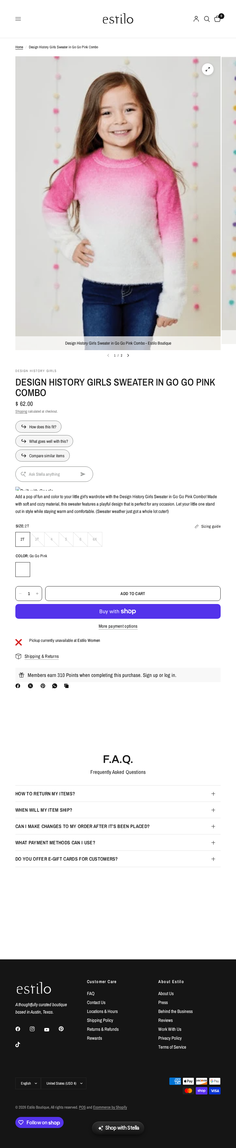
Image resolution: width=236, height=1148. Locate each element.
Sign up (150, 674)
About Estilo (171, 981)
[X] (31, 686)
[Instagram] (36, 1029)
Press (163, 1002)
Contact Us (96, 1002)
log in (169, 674)
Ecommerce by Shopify (110, 1107)
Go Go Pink (22, 569)
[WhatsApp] (56, 686)
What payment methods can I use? (55, 842)
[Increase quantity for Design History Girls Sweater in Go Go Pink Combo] (37, 593)
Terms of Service (172, 1047)
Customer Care (102, 981)
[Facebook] (19, 686)
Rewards (94, 1038)
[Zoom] (208, 69)
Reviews (165, 1020)
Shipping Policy (100, 1020)
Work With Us (169, 1029)
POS (82, 1107)
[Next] (128, 355)
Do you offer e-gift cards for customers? (66, 858)
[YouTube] (51, 1029)
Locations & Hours (102, 1011)
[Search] (207, 19)
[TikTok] (22, 1044)
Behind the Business (175, 1011)
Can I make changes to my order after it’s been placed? (82, 826)
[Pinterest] (44, 686)
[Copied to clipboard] (67, 686)
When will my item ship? (43, 809)
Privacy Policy (170, 1038)
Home (19, 47)
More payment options (118, 626)
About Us (166, 993)
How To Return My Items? (45, 793)
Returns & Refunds (103, 1029)
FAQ (91, 993)
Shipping (21, 411)
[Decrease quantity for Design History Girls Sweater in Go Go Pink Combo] (20, 593)
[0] (216, 19)
